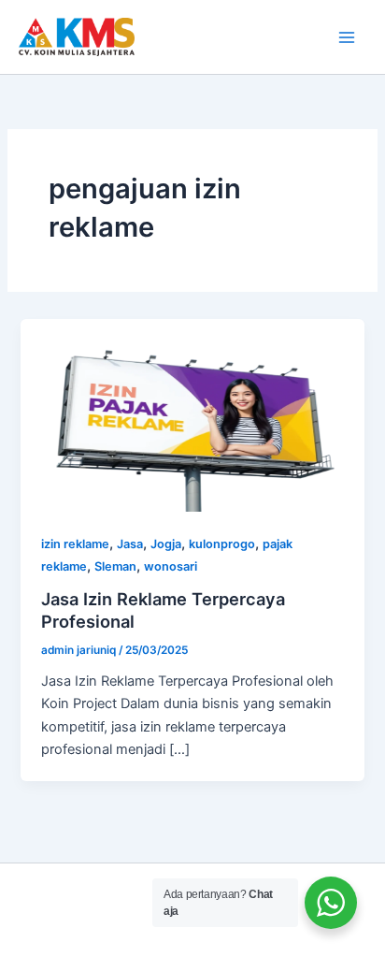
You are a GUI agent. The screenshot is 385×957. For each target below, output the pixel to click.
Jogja (165, 544)
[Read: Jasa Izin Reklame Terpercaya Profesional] (192, 414)
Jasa (130, 544)
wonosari (170, 566)
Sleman (115, 566)
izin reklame (75, 544)
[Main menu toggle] (346, 37)
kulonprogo (222, 544)
